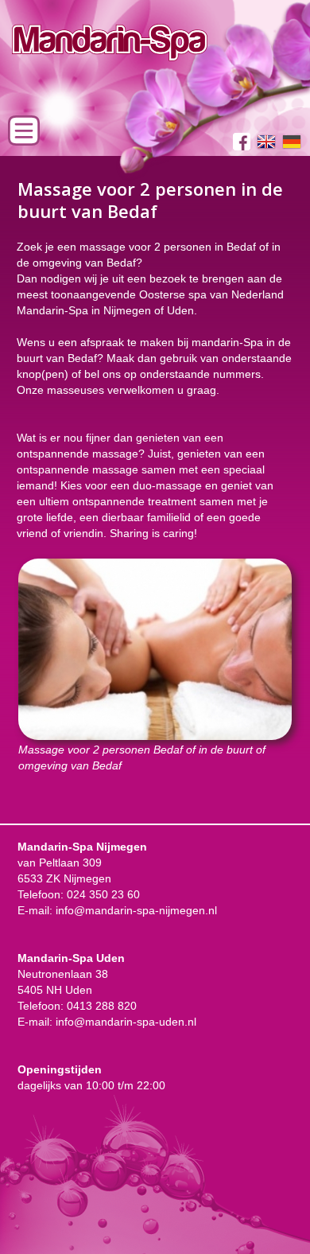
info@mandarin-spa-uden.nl (126, 1021)
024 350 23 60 (103, 894)
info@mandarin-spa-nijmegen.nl (136, 910)
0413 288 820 (102, 1005)
